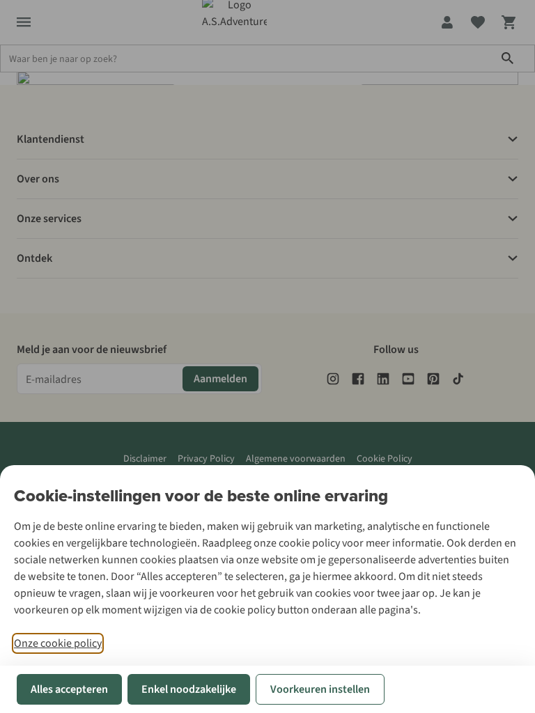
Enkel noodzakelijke (188, 689)
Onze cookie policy (58, 643)
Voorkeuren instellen (320, 689)
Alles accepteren (69, 689)
